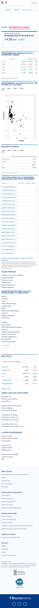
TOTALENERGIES (7, 383)
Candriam (5, 313)
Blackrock (5, 329)
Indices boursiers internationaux (12, 406)
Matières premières (8, 287)
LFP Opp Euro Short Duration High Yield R (17, 197)
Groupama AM (6, 339)
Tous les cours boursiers (9, 399)
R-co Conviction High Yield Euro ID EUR (16, 187)
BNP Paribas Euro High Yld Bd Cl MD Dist (16, 250)
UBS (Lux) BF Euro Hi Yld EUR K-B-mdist (15, 236)
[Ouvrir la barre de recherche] (26, 3)
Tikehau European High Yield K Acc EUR (16, 190)
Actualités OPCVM (7, 278)
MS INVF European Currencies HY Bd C (15, 208)
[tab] (3, 89)
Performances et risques (19, 27)
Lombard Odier (6, 306)
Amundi (4, 296)
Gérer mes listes (6, 389)
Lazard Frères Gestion (9, 341)
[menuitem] (21, 95)
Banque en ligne (7, 436)
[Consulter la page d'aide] (29, 3)
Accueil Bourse (6, 396)
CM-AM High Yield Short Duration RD (15, 243)
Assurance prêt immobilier (10, 454)
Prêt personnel (6, 450)
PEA (3, 459)
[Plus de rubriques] (35, 27)
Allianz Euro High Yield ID (11, 229)
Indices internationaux (8, 285)
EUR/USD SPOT (7, 380)
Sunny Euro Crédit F (9, 225)
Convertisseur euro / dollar (10, 420)
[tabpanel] (20, 117)
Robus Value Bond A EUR (10, 211)
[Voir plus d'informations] (37, 54)
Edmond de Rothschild (9, 334)
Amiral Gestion (6, 325)
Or (2, 377)
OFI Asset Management (9, 337)
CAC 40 (4, 373)
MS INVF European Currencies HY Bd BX (16, 246)
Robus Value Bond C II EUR (11, 218)
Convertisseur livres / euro (10, 424)
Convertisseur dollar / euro (10, 417)
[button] (2, 2)
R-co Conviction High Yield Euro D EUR (16, 222)
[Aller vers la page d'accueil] (6, 2)
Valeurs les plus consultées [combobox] (11, 362)
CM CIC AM (5, 318)
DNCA (3, 308)
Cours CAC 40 (6, 401)
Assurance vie (6, 445)
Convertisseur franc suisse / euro (12, 426)
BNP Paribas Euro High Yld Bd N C (14, 232)
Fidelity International (8, 315)
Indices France (6, 282)
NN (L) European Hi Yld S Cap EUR (13, 253)
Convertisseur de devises (10, 415)
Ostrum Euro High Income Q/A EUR (14, 201)
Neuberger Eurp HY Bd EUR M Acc (19, 35)
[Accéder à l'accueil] (3, 10)
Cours (4, 27)
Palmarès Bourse (7, 408)
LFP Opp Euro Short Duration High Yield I (17, 204)
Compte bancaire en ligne (10, 438)
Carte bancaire (6, 441)
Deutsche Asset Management (11, 332)
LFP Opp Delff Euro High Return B (14, 194)
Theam (4, 301)
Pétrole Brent (6, 370)
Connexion (34, 3)
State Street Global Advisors (10, 311)
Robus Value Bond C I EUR (11, 215)
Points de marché (7, 280)
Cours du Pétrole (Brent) (9, 410)
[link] (15, 474)
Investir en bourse (7, 457)
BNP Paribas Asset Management (12, 327)
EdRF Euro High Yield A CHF (11, 239)
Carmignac (5, 299)
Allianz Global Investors (9, 303)
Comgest (4, 322)
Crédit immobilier (7, 448)
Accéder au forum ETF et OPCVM (12, 275)
